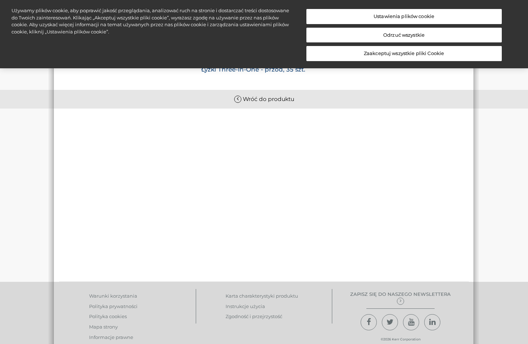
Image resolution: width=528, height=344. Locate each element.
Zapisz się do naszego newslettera (400, 294)
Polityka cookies (108, 316)
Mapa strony (103, 327)
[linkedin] (432, 322)
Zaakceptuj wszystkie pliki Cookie (404, 53)
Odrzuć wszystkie (404, 35)
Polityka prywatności (113, 306)
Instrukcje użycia (245, 306)
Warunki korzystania (113, 296)
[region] (264, 34)
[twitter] (390, 322)
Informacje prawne (111, 337)
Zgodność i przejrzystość (254, 316)
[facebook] (369, 322)
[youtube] (411, 322)
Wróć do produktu (267, 99)
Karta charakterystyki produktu (262, 296)
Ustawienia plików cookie (404, 16)
